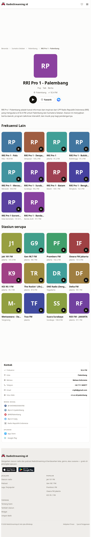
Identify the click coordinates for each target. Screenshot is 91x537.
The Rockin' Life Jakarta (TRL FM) (34, 286)
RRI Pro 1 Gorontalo (12, 215)
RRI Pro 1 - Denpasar (34, 155)
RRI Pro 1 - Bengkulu (79, 185)
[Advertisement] (45, 28)
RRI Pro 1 (51, 155)
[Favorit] (81, 4)
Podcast (4, 483)
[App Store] (9, 469)
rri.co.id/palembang (79, 395)
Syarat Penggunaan (83, 524)
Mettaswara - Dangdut (12, 316)
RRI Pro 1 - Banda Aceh (34, 215)
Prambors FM (54, 256)
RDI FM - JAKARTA (78, 316)
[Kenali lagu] (59, 100)
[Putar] (33, 99)
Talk (44, 88)
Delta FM (74, 286)
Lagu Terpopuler (8, 487)
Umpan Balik (6, 516)
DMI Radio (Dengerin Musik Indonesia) (57, 286)
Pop (39, 88)
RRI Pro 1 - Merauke (12, 185)
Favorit (48, 99)
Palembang (32, 48)
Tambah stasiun (7, 508)
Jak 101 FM (7, 256)
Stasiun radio (6, 479)
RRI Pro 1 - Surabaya (34, 185)
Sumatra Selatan (18, 48)
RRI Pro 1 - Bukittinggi (79, 155)
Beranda (4, 48)
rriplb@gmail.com (79, 390)
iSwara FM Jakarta (78, 256)
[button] (11, 142)
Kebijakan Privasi (68, 524)
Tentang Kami (6, 504)
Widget (4, 512)
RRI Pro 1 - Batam (56, 185)
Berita (50, 88)
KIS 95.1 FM (8, 286)
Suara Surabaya (55, 316)
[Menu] (87, 4)
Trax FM (28, 316)
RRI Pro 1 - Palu (10, 155)
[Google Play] (26, 469)
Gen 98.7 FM (30, 256)
